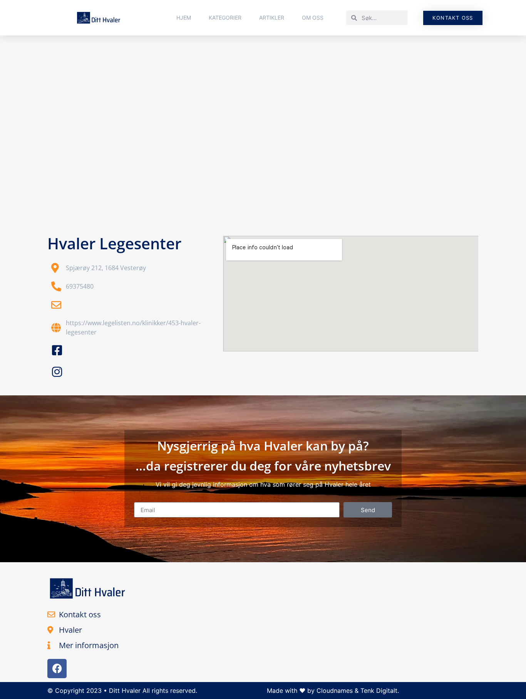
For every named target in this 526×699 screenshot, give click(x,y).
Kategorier (225, 17)
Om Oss (312, 17)
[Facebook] (57, 668)
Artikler (271, 17)
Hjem (183, 17)
